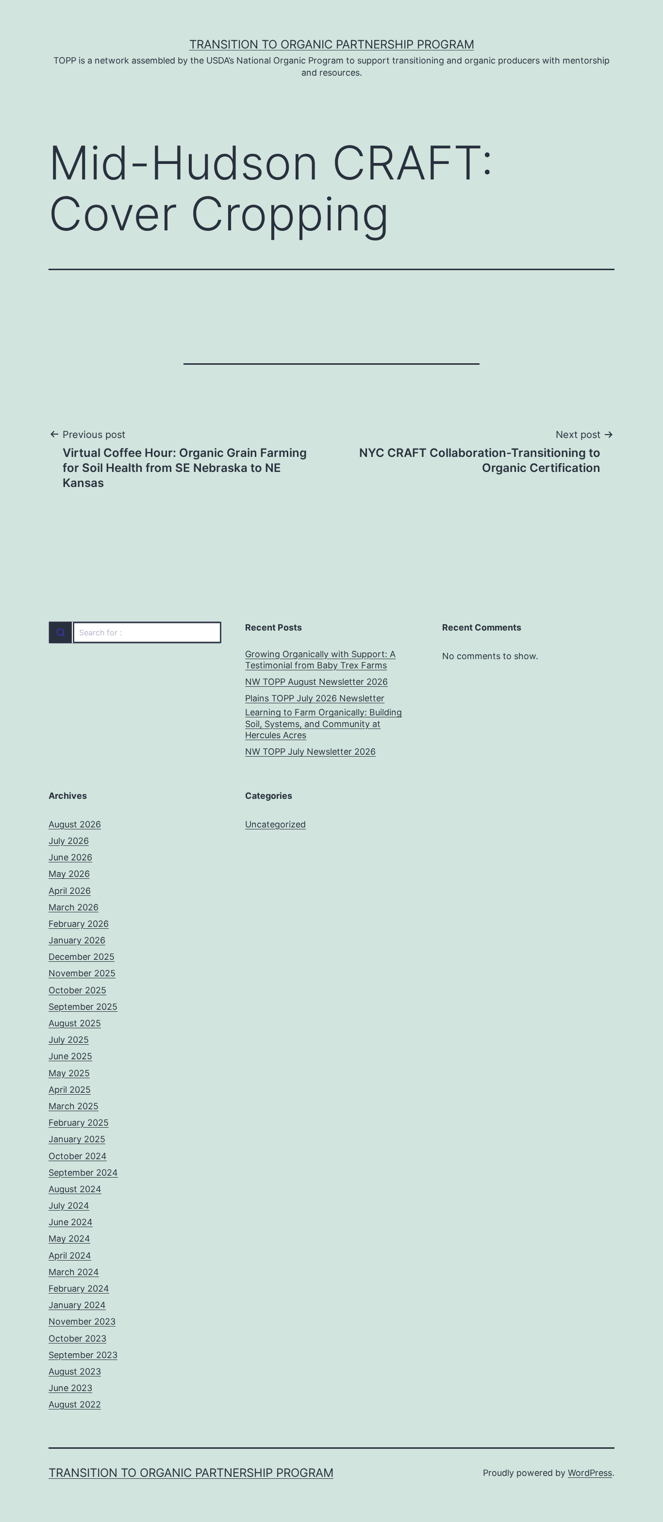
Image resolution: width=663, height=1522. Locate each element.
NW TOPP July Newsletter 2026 (310, 751)
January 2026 (77, 940)
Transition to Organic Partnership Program (331, 44)
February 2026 (79, 924)
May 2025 (69, 1073)
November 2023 (82, 1321)
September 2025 (83, 1007)
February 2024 (79, 1288)
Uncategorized (275, 824)
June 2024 (71, 1222)
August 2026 (75, 824)
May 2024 (69, 1238)
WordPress (590, 1473)
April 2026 (70, 891)
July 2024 (69, 1205)
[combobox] (135, 632)
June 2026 (70, 857)
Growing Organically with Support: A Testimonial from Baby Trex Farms (320, 659)
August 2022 (75, 1404)
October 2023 (77, 1338)
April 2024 (70, 1255)
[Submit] (60, 632)
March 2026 (74, 907)
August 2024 (75, 1189)
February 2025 (79, 1122)
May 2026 (69, 874)
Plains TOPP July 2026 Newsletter (314, 698)
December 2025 (82, 957)
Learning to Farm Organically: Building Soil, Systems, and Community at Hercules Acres (323, 723)
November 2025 (82, 973)
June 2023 (70, 1388)
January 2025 (77, 1139)
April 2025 (70, 1090)
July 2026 (69, 841)
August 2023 (75, 1371)
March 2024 (74, 1272)
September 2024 (83, 1172)
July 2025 (69, 1040)
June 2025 (70, 1056)
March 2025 (74, 1106)
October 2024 (78, 1156)
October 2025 (77, 990)
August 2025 (75, 1023)
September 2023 (83, 1355)
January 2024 (77, 1305)
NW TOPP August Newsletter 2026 (316, 682)
